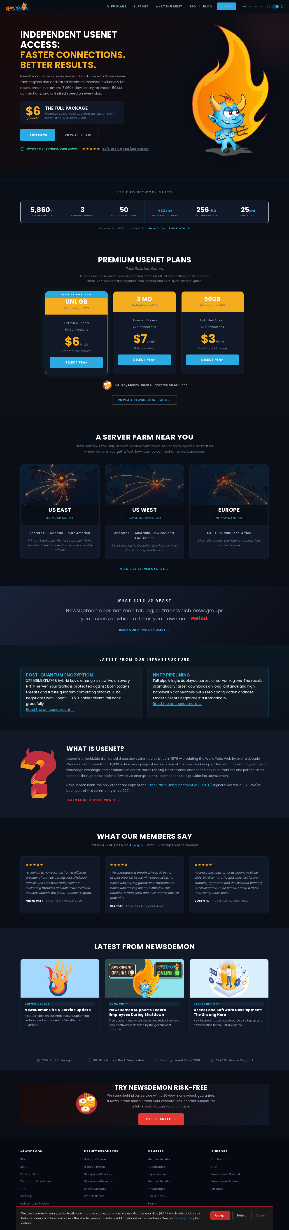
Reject (242, 1215)
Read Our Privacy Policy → (144, 630)
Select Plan (76, 362)
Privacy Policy (29, 1174)
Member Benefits (159, 1159)
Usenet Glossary (95, 1189)
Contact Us (219, 1159)
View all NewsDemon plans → (144, 400)
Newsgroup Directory (98, 1174)
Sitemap (26, 1196)
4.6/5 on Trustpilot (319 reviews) (125, 149)
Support (141, 6)
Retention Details (179, 228)
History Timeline (94, 1167)
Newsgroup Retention (98, 1181)
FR (261, 6)
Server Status (157, 228)
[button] (275, 7)
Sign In (226, 6)
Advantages (156, 1167)
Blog (207, 6)
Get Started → (161, 1119)
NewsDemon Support (225, 1174)
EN (244, 6)
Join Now (38, 134)
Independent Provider (34, 1203)
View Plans (116, 6)
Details (261, 1215)
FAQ (192, 6)
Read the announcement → (50, 709)
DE (250, 6)
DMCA (24, 1167)
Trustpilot (137, 845)
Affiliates (217, 1189)
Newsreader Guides (224, 1181)
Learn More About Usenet (91, 800)
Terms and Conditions (35, 1181)
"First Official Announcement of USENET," (179, 785)
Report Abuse (157, 1174)
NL (255, 6)
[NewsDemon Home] (16, 6)
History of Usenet (95, 1159)
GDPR (24, 1189)
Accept (220, 1215)
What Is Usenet (169, 6)
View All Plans (79, 135)
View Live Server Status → (144, 569)
